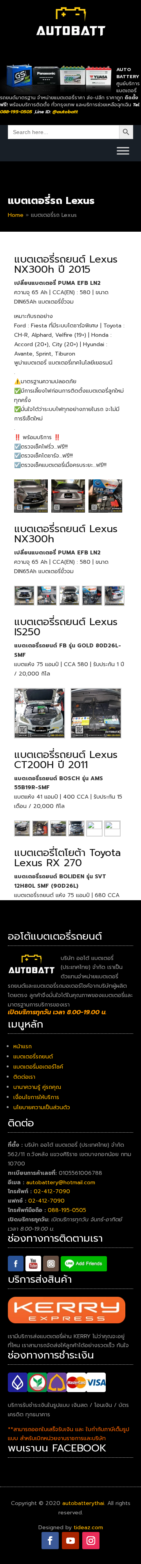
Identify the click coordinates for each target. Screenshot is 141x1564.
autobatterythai (83, 1503)
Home (16, 215)
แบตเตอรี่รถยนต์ (33, 1057)
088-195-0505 (67, 1210)
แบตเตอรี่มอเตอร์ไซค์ (38, 1067)
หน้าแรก (22, 1046)
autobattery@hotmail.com (60, 1182)
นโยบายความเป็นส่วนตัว (41, 1107)
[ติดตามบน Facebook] (50, 1540)
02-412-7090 (52, 1191)
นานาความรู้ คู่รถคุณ (37, 1087)
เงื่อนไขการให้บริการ (36, 1097)
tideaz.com (88, 1527)
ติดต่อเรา (24, 1077)
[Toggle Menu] (123, 150)
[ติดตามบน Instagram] (90, 1540)
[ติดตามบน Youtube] (70, 1540)
